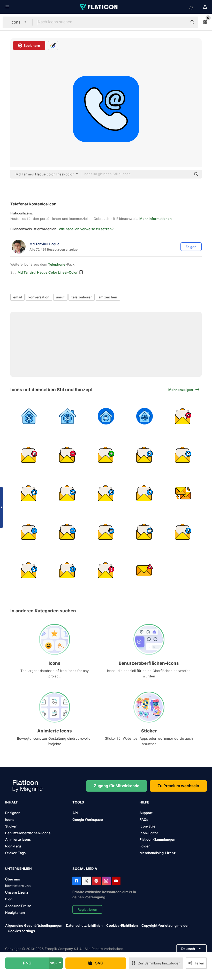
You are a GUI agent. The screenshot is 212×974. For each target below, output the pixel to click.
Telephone (56, 264)
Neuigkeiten (15, 912)
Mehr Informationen (155, 219)
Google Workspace (87, 819)
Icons (9, 819)
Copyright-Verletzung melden (165, 925)
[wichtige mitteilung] (29, 493)
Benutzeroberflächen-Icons (27, 833)
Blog (8, 899)
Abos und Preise (18, 906)
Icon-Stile (147, 826)
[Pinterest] (96, 881)
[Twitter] (86, 881)
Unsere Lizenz (16, 892)
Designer (12, 813)
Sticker (11, 826)
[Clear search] (181, 22)
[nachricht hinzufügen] (106, 454)
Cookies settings (21, 931)
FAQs (144, 819)
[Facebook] (76, 881)
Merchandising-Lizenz (158, 853)
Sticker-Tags (15, 853)
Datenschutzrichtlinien (84, 925)
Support (146, 813)
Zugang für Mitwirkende (116, 785)
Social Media (84, 869)
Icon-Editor (149, 833)
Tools (78, 802)
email (17, 297)
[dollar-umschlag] (144, 493)
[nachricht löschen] (183, 416)
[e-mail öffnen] (183, 531)
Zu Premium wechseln (178, 785)
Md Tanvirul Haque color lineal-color (48, 272)
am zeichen (108, 297)
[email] (29, 416)
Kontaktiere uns (18, 886)
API (75, 813)
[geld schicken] (106, 493)
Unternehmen (18, 869)
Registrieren (87, 909)
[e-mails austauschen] (183, 493)
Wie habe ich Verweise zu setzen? (86, 229)
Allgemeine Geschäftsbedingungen (33, 925)
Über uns (12, 879)
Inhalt (11, 802)
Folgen (145, 846)
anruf (60, 297)
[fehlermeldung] (106, 570)
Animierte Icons (18, 839)
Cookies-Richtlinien (122, 925)
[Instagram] (106, 881)
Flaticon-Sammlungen (157, 839)
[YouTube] (116, 881)
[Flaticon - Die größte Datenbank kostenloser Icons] (99, 7)
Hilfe (144, 802)
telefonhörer (81, 297)
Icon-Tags (13, 846)
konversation (38, 297)
